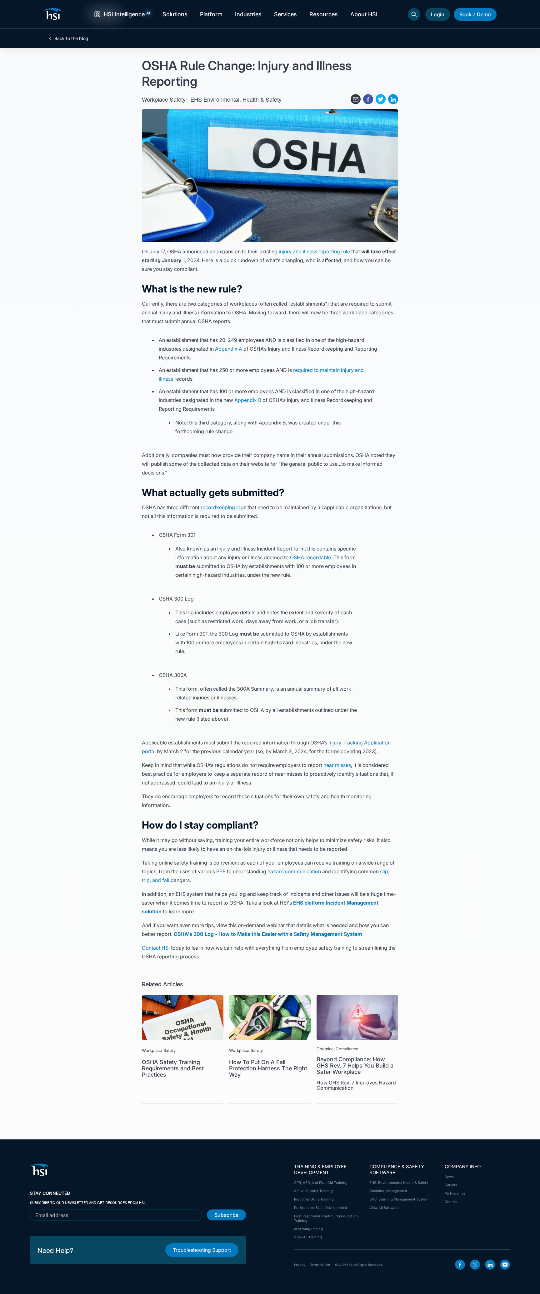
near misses (337, 765)
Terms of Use (320, 1264)
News (449, 1177)
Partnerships (455, 1193)
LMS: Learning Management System (398, 1199)
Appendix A (228, 349)
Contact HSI (156, 948)
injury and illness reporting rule (314, 251)
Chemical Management (388, 1191)
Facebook (460, 1265)
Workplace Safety (164, 99)
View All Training (308, 1237)
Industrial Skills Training (314, 1199)
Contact (451, 1202)
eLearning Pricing (308, 1229)
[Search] (414, 14)
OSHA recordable (310, 557)
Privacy (299, 1264)
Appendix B (247, 400)
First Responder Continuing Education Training (326, 1218)
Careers (451, 1185)
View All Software (383, 1207)
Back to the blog (71, 38)
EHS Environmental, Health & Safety (236, 99)
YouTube (505, 1265)
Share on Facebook (368, 99)
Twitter (475, 1265)
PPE (221, 871)
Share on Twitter (381, 99)
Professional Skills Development (320, 1207)
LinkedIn (490, 1265)
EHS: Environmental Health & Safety (398, 1182)
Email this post (356, 99)
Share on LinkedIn (393, 99)
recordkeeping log (222, 507)
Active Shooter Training (313, 1191)
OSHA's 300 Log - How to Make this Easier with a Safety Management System (268, 934)
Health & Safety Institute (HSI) (53, 14)
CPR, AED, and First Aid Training (321, 1182)
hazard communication (294, 871)
